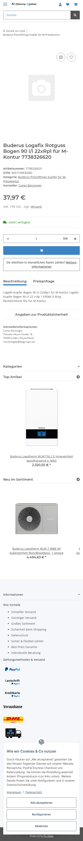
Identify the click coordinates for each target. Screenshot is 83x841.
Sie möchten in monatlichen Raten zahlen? (41, 264)
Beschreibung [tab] (15, 281)
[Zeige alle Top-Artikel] (78, 377)
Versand (36, 206)
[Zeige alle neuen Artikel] (78, 479)
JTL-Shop (48, 836)
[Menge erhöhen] (75, 238)
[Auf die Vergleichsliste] (60, 57)
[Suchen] (75, 15)
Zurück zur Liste (15, 31)
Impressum (14, 792)
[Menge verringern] (7, 238)
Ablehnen (41, 826)
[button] (60, 4)
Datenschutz (33, 792)
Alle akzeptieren (41, 802)
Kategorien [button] (12, 366)
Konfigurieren (41, 814)
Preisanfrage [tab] (43, 281)
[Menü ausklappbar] (5, 2)
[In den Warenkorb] (6, 47)
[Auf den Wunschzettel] (71, 57)
